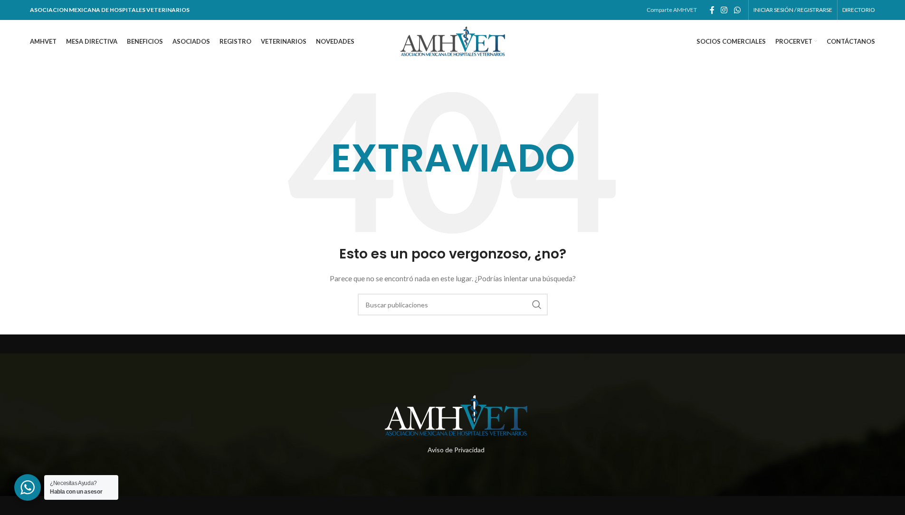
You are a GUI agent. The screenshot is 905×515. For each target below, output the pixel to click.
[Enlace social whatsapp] (737, 10)
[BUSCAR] (537, 304)
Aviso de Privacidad (456, 450)
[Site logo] (452, 41)
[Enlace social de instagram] (724, 10)
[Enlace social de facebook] (712, 10)
